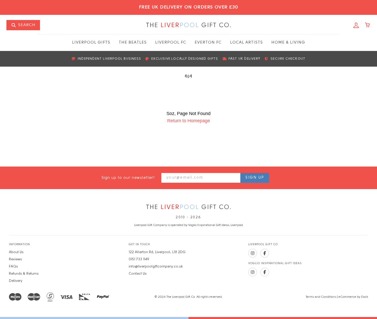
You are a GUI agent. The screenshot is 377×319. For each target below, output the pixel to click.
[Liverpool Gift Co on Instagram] (252, 253)
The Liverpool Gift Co (188, 25)
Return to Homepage (188, 120)
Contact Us (137, 274)
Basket (368, 25)
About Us (16, 252)
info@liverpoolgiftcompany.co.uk (156, 267)
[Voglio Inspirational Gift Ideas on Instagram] (252, 272)
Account (356, 25)
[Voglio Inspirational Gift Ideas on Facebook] (264, 272)
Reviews (15, 259)
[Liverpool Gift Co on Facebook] (264, 253)
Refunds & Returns (23, 274)
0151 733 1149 (139, 259)
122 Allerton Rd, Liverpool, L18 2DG (157, 252)
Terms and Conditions (321, 297)
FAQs (13, 267)
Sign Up (254, 178)
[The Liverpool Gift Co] (188, 207)
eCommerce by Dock (353, 297)
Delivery (15, 281)
